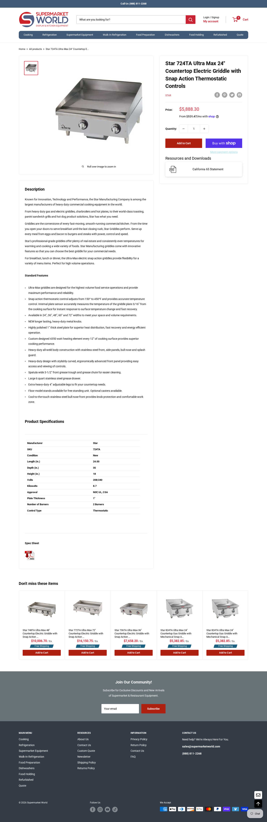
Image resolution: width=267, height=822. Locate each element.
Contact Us (84, 745)
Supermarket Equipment (79, 34)
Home (22, 49)
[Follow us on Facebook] (92, 809)
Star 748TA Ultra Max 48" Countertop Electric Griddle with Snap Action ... (40, 632)
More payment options (224, 152)
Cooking (28, 34)
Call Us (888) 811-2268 (133, 3)
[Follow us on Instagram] (100, 809)
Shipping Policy (86, 762)
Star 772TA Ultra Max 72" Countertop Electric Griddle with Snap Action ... (86, 632)
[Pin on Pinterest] (224, 95)
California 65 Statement (208, 169)
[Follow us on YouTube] (107, 809)
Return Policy (139, 745)
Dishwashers (172, 34)
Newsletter (83, 756)
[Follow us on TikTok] (115, 809)
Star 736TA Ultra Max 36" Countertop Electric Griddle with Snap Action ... (132, 632)
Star (168, 95)
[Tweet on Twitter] (232, 95)
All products (35, 49)
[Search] (190, 19)
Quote (240, 34)
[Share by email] (239, 95)
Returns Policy (86, 768)
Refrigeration (49, 34)
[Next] (248, 625)
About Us (83, 739)
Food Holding (196, 34)
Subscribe (153, 708)
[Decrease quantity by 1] (183, 129)
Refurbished (220, 34)
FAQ (133, 756)
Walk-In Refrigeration (114, 34)
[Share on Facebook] (217, 95)
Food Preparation (145, 34)
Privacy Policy (139, 739)
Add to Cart (184, 143)
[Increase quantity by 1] (204, 129)
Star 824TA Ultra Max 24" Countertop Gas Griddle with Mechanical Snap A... (175, 632)
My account (210, 21)
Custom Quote (86, 750)
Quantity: (171, 128)
